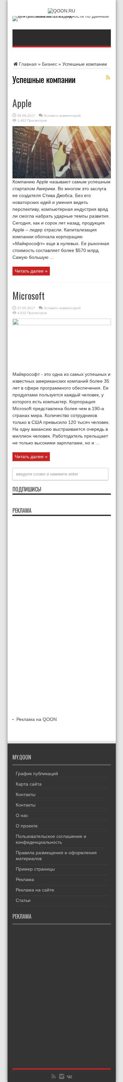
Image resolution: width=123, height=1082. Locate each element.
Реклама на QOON (36, 719)
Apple (21, 103)
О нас (22, 815)
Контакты (25, 794)
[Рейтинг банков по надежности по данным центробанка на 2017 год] (61, 16)
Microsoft (28, 295)
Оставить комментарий (62, 115)
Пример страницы (35, 869)
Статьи (23, 900)
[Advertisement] (61, 617)
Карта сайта (29, 784)
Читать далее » (31, 271)
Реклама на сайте (35, 889)
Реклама (25, 879)
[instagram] (61, 1076)
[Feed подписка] (108, 77)
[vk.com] (69, 1076)
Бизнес (49, 64)
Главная (28, 64)
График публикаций (37, 773)
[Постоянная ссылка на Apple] (61, 176)
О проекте (27, 825)
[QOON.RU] (61, 10)
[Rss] (54, 1076)
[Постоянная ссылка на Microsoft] (61, 323)
